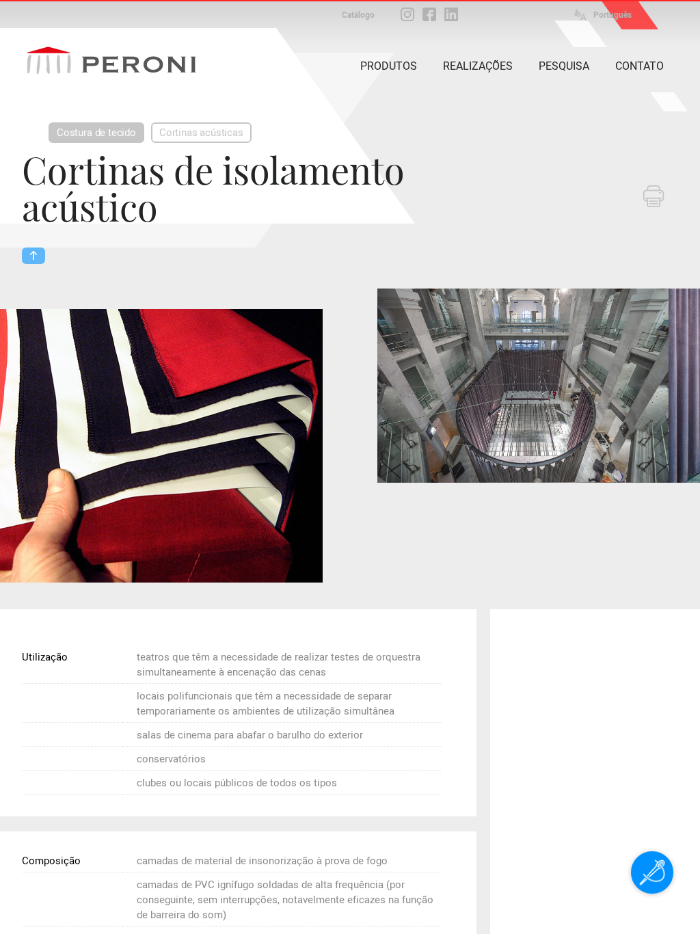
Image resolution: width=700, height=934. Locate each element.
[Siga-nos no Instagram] (407, 14)
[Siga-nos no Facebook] (429, 14)
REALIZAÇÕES (478, 65)
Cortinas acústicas (201, 132)
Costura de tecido (96, 132)
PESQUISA (564, 65)
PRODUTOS (388, 65)
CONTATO (639, 65)
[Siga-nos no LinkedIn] (451, 14)
